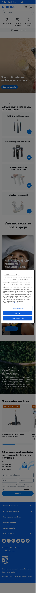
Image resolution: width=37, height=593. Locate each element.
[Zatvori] (32, 272)
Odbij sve (17, 313)
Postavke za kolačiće (17, 308)
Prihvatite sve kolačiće (18, 318)
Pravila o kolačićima (15, 303)
